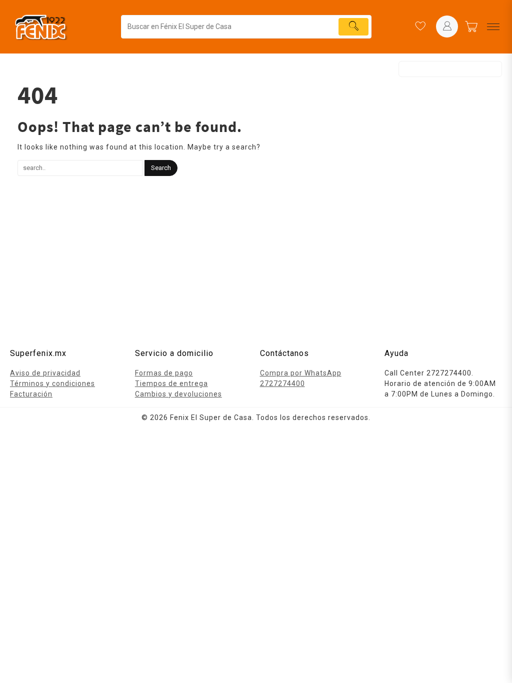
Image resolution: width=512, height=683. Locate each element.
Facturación (31, 394)
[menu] (493, 26)
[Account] (447, 27)
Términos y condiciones (52, 384)
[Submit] (353, 27)
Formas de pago (164, 373)
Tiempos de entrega (171, 384)
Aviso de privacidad (45, 373)
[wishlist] (420, 27)
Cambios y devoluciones (178, 394)
